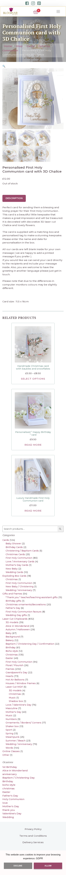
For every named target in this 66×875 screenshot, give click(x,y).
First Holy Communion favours (23, 611)
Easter (9, 658)
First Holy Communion (19, 557)
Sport (9, 729)
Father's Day (13, 608)
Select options (33, 378)
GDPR (39, 858)
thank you (8, 809)
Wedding (8, 817)
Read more (33, 444)
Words (9, 747)
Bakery (10, 640)
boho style (8, 784)
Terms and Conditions (33, 835)
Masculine (11, 708)
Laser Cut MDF (14, 686)
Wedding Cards (14, 572)
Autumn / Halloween (18, 629)
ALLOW (48, 866)
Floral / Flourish (14, 665)
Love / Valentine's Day (18, 704)
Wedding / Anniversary (19, 590)
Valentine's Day (11, 813)
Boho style (12, 651)
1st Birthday (9, 766)
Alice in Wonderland (17, 626)
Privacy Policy (33, 829)
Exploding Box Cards (14, 575)
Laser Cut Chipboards (15, 618)
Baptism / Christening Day (18, 777)
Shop (19, 46)
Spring (9, 733)
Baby (9, 633)
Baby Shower (13, 543)
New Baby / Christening (19, 586)
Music (12, 697)
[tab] (14, 198)
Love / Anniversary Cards (20, 561)
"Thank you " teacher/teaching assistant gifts (32, 597)
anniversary (9, 774)
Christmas (12, 579)
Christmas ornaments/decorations (26, 604)
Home (8, 46)
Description (14, 198)
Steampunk (12, 737)
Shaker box (12, 726)
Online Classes (11, 751)
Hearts (9, 676)
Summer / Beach (15, 740)
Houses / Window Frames (21, 683)
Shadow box (16, 701)
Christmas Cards (15, 554)
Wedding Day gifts (16, 615)
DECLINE (18, 866)
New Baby (12, 568)
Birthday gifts (13, 600)
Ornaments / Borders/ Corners (23, 722)
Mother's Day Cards (17, 565)
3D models (12, 622)
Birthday (11, 647)
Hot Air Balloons (15, 679)
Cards (30, 46)
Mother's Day (13, 712)
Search (60, 528)
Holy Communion (13, 799)
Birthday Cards (14, 547)
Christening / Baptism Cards (22, 550)
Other (5, 755)
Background (13, 636)
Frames (10, 669)
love (5, 802)
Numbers (11, 719)
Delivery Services (33, 842)
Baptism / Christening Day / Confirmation (30, 643)
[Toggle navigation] (58, 11)
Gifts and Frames (12, 593)
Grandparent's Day (16, 672)
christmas (8, 788)
